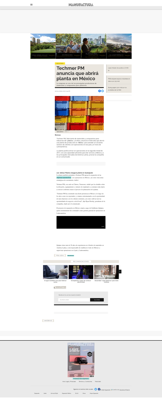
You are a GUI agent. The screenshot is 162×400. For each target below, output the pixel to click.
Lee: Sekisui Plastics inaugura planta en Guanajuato (75, 173)
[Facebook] (99, 91)
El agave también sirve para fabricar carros (55, 281)
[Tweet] (102, 91)
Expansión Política (66, 393)
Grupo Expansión (94, 393)
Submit (97, 299)
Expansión (36, 393)
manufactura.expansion (99, 389)
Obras (84, 393)
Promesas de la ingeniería (81, 378)
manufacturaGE (95, 389)
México (80, 143)
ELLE (76, 393)
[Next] (119, 271)
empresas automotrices (64, 177)
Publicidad (98, 381)
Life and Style (54, 393)
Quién (45, 393)
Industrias (60, 63)
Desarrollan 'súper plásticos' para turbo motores (106, 281)
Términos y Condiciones (85, 381)
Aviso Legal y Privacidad (69, 381)
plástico (70, 141)
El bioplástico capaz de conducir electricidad (81, 281)
